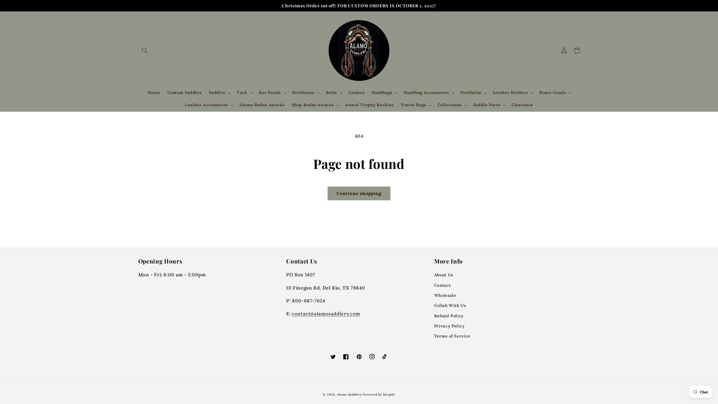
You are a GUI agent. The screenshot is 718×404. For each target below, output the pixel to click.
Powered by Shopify (379, 394)
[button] (144, 50)
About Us (443, 274)
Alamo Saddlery (349, 394)
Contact (442, 285)
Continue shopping (359, 193)
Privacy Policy (449, 326)
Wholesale (445, 295)
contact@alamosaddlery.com (326, 314)
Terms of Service (452, 336)
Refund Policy (449, 315)
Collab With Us (450, 305)
